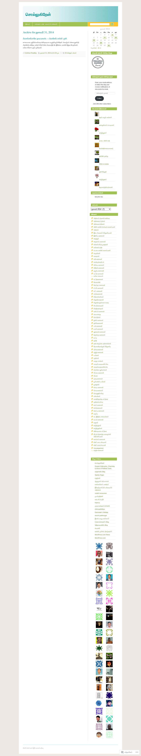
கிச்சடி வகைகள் (99, 265)
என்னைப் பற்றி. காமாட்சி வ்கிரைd (46, 24)
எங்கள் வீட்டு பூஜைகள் (101, 244)
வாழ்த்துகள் (103, 133)
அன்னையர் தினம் (99, 221)
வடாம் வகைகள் (98, 420)
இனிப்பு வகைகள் (99, 236)
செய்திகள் (97, 317)
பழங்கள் (96, 358)
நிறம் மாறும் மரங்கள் (105, 117)
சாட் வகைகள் (98, 291)
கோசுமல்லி (97, 282)
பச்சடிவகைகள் (98, 349)
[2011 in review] (105, 158)
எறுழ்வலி (97, 478)
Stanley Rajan (99, 475)
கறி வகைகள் (98, 259)
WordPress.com (100, 538)
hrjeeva (97, 502)
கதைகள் (96, 256)
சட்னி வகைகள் (98, 288)
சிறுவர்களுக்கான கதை (101, 303)
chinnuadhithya (100, 509)
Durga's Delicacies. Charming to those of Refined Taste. (105, 467)
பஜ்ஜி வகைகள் (98, 352)
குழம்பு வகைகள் (99, 271)
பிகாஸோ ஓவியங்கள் (100, 370)
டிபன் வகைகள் (98, 329)
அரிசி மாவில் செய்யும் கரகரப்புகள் (104, 227)
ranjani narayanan (101, 493)
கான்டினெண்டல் (99, 262)
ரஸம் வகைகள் (98, 405)
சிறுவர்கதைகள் (99, 300)
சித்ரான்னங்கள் (99, 297)
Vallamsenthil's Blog (101, 525)
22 (101, 43)
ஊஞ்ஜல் (96, 239)
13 (94, 40)
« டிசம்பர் (94, 48)
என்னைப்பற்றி (98, 247)
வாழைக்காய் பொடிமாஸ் (106, 125)
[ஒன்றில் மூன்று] (105, 150)
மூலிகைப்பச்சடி (98, 402)
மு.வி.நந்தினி (99, 496)
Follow (99, 98)
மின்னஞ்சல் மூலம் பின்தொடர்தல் (102, 77)
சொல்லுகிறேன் (38, 14)
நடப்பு (95, 338)
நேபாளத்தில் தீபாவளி (106, 187)
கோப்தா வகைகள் (99, 285)
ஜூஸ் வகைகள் (98, 320)
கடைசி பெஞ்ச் (99, 499)
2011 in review (104, 164)
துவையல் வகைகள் (99, 332)
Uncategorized (98, 448)
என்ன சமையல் (98, 276)
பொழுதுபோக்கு (99, 393)
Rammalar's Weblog (101, 512)
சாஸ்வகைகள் (98, 294)
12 (116, 37)
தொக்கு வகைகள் (99, 335)
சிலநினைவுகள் (98, 308)
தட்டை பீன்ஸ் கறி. (104, 141)
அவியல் (96, 230)
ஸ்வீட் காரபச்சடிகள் (100, 445)
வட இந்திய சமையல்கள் (101, 416)
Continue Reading (30, 53)
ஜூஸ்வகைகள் (98, 323)
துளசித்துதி (103, 172)
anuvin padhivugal (101, 515)
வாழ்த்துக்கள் (98, 428)
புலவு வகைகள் (98, 379)
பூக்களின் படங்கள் (99, 381)
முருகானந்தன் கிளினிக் (102, 506)
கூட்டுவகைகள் (98, 279)
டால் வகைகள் (98, 326)
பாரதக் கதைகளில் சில (101, 364)
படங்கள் (96, 355)
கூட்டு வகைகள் (98, 274)
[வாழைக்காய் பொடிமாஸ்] (105, 119)
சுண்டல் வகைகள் (99, 311)
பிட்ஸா (96, 376)
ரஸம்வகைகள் (98, 408)
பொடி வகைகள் (98, 387)
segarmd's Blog (100, 471)
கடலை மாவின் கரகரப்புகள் (102, 250)
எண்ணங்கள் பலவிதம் (102, 484)
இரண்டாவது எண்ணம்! (102, 518)
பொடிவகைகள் (98, 390)
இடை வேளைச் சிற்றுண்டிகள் (103, 233)
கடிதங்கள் (97, 253)
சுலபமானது (97, 314)
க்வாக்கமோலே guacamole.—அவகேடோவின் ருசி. (45, 38)
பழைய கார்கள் (98, 361)
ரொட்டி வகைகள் (99, 411)
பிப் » (99, 48)
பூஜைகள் (96, 384)
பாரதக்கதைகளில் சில (101, 367)
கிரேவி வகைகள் (99, 268)
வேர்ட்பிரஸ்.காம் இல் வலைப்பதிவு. (33, 748)
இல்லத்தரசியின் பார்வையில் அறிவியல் (103, 489)
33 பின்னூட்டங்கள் (70, 53)
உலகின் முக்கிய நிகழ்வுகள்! (103, 531)
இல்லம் (27, 24)
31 (109, 45)
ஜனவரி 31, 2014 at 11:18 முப (49, 53)
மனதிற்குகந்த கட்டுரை (101, 399)
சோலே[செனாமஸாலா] (106, 148)
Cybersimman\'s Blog (102, 522)
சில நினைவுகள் (98, 306)
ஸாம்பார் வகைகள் (99, 439)
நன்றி (95, 341)
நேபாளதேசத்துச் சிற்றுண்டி (102, 346)
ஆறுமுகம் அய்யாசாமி (102, 481)
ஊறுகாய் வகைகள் (100, 241)
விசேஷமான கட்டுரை (100, 431)
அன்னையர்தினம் (99, 224)
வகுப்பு (96, 414)
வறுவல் (96, 422)
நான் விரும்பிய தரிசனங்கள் (102, 343)
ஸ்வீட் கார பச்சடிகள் (100, 442)
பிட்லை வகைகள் (99, 373)
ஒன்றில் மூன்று (103, 156)
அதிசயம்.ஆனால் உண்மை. (102, 218)
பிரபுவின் (97, 528)
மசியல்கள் (97, 396)
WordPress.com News (102, 534)
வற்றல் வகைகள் (99, 450)
